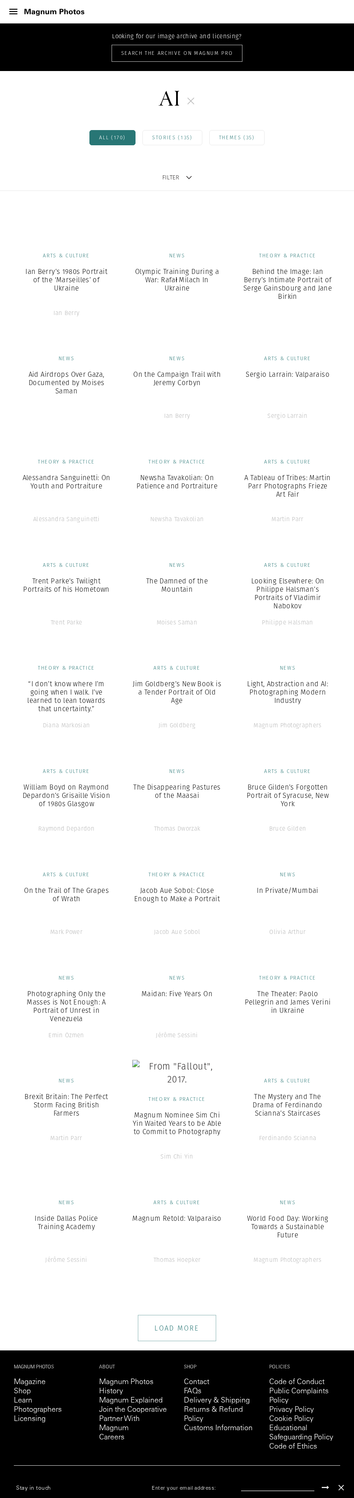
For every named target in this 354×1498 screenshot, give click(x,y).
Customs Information (218, 1428)
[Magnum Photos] (54, 11)
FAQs (192, 1391)
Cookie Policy (291, 1419)
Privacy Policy (291, 1410)
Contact (196, 1382)
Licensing (30, 1419)
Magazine (30, 1382)
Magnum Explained (131, 1400)
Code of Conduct (296, 1382)
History (111, 1391)
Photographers (38, 1410)
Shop (22, 1391)
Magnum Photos (126, 1382)
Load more (176, 1328)
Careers (111, 1437)
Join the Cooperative (133, 1410)
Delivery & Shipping (217, 1400)
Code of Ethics (293, 1446)
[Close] (341, 1487)
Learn (23, 1400)
